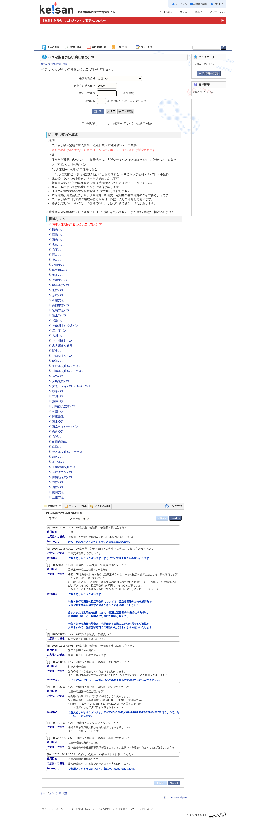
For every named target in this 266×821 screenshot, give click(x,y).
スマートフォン (218, 11)
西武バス (58, 254)
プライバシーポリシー (53, 809)
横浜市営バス (61, 285)
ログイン (218, 3)
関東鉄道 (58, 416)
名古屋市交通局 (62, 345)
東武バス (58, 259)
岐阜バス (58, 391)
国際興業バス (61, 270)
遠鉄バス (58, 487)
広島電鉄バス (61, 381)
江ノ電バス (59, 330)
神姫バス (58, 411)
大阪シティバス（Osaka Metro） (73, 386)
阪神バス (58, 360)
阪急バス (58, 229)
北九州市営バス (62, 340)
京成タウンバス (62, 472)
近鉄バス (58, 290)
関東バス (58, 350)
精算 (65, 63)
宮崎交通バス (61, 310)
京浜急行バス (61, 280)
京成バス (58, 295)
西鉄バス (58, 234)
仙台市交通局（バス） (66, 366)
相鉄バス (58, 320)
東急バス (58, 239)
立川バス (58, 396)
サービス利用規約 (80, 809)
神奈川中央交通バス (65, 325)
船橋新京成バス (62, 477)
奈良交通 (58, 431)
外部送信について (124, 809)
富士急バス (59, 315)
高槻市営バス (61, 305)
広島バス (58, 376)
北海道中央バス (62, 355)
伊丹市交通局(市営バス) (67, 451)
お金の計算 (55, 63)
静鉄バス (58, 457)
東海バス (58, 401)
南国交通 (58, 492)
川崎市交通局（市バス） (68, 371)
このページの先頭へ (177, 797)
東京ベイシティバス (65, 426)
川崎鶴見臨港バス (64, 406)
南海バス (58, 446)
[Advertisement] (133, 34)
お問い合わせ (147, 809)
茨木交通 (58, 421)
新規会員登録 (200, 3)
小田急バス (59, 264)
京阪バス (58, 436)
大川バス (58, 335)
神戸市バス (59, 462)
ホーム (44, 63)
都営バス (58, 275)
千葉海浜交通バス (64, 467)
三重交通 (58, 497)
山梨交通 (58, 300)
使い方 (183, 11)
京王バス (58, 249)
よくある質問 (103, 809)
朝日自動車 (59, 441)
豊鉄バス (58, 482)
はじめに (167, 11)
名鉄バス (58, 244)
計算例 (198, 11)
